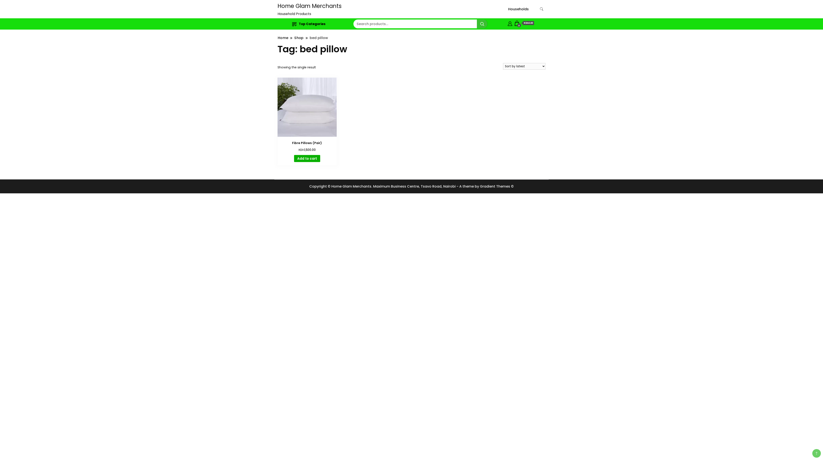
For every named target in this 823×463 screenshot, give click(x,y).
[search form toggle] (541, 9)
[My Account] (510, 23)
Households (518, 9)
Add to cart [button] (307, 158)
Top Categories (312, 24)
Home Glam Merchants (310, 6)
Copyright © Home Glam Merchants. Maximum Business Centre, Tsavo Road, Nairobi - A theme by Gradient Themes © (411, 186)
